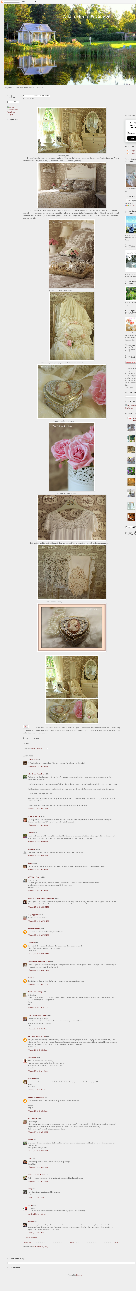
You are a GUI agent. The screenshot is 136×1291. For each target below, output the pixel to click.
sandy (30, 1188)
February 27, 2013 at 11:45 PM (38, 970)
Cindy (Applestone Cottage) (38, 1015)
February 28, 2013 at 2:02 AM (38, 1007)
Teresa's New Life (34, 816)
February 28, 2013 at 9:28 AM (38, 1111)
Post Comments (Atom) (40, 1246)
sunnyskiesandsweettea (36, 1097)
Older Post (116, 1242)
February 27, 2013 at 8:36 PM (38, 766)
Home (72, 1242)
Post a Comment (31, 1237)
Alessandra (32, 1078)
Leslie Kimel (32, 759)
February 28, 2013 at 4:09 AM (38, 1071)
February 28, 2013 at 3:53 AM (38, 1050)
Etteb (30, 1205)
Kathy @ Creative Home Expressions (41, 898)
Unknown (31, 942)
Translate (133, 206)
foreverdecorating (34, 928)
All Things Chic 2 (34, 877)
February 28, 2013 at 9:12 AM (38, 1090)
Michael (132, 154)
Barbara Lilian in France (37, 1036)
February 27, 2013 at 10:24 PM (38, 921)
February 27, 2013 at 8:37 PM (38, 809)
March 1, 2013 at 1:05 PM (36, 1197)
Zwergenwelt (32, 1057)
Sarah (30, 977)
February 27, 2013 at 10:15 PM (38, 907)
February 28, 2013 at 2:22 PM (38, 1132)
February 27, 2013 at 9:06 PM (38, 841)
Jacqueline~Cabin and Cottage (39, 961)
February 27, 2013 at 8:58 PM (38, 825)
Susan (30, 863)
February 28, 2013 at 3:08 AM (38, 1029)
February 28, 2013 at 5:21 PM (38, 1151)
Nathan (30, 1139)
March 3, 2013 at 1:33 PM (36, 1233)
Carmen (31, 832)
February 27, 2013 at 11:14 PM (38, 954)
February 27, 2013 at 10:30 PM (38, 935)
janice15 (31, 1221)
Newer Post (27, 1242)
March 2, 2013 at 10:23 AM (37, 1214)
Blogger (79, 1275)
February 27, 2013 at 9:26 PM (38, 869)
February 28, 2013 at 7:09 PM (38, 1167)
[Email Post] (47, 748)
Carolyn (132, 151)
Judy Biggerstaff (34, 914)
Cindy (30, 1158)
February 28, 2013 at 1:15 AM (38, 984)
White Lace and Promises (37, 1174)
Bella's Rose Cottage (35, 991)
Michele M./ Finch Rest (36, 774)
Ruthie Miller (32, 1118)
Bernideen (31, 849)
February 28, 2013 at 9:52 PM (38, 1181)
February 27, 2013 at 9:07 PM (38, 855)
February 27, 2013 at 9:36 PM (38, 890)
